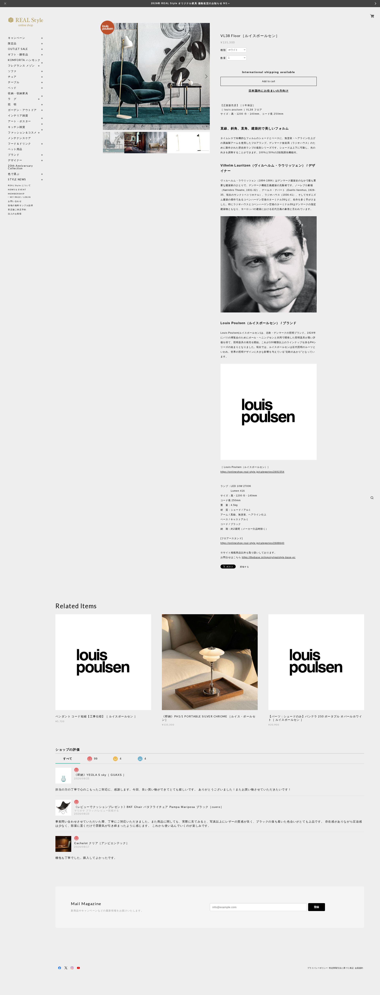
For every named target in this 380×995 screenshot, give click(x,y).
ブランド (13, 154)
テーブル (13, 82)
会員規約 (359, 968)
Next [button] (206, 76)
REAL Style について (19, 185)
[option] (156, 76)
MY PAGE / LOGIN (20, 197)
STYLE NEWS (17, 179)
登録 (316, 906)
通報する (244, 567)
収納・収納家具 (26, 93)
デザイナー (15, 160)
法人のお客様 (15, 213)
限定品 (12, 43)
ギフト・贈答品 (18, 54)
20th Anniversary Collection (20, 167)
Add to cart (268, 81)
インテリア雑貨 (26, 115)
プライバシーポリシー (317, 968)
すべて (67, 758)
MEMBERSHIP (16, 193)
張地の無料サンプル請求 (20, 205)
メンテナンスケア (19, 138)
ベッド (12, 88)
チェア (13, 76)
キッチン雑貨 (26, 127)
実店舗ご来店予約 (17, 209)
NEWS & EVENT (17, 189)
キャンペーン (16, 38)
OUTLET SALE (18, 49)
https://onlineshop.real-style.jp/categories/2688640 (252, 543)
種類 (223, 50)
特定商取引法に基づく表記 (341, 968)
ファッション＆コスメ (22, 132)
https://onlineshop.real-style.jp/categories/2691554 (252, 471)
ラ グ (12, 99)
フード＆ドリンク (19, 143)
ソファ (19, 71)
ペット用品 (15, 149)
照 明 (12, 104)
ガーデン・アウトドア (22, 110)
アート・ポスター (26, 121)
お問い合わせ (15, 201)
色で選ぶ (13, 174)
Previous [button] (107, 76)
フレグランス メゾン (21, 65)
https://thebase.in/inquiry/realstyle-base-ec (268, 557)
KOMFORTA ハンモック (24, 60)
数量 (223, 58)
